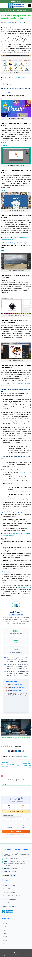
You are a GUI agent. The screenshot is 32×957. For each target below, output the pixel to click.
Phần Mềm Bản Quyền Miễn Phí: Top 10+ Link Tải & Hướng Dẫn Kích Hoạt (13, 737)
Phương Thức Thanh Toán (9, 892)
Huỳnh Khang (20, 22)
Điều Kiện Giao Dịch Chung (9, 885)
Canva (2, 99)
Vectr (2, 341)
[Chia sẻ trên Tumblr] (20, 751)
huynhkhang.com (17, 690)
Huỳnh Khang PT (16, 612)
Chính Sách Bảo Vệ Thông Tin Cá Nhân (12, 896)
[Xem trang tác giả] (16, 605)
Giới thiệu (5, 923)
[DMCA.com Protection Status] (5, 875)
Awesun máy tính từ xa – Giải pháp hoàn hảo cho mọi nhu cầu (7, 764)
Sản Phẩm (5, 937)
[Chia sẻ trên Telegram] (23, 751)
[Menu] (2, 5)
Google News (27, 22)
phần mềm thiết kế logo (24, 587)
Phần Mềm (15, 756)
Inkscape (3, 296)
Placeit (3, 190)
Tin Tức (4, 926)
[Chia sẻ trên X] (12, 751)
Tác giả (4, 944)
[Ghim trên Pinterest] (14, 751)
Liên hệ (4, 930)
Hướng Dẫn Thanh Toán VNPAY (10, 906)
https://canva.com (24, 472)
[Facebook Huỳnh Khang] (11, 875)
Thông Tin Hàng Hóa (8, 902)
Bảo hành (5, 940)
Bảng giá (5, 933)
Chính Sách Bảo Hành (8, 889)
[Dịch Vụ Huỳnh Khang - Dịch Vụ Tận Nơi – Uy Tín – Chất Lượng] (16, 5)
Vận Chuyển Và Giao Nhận (9, 899)
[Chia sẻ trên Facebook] (9, 751)
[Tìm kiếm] (29, 5)
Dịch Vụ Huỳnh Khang (18, 687)
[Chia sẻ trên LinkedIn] (17, 751)
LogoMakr (4, 145)
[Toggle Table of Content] (10, 84)
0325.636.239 (18, 684)
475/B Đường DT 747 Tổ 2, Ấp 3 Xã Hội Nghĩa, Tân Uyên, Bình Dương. (16, 855)
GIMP (2, 251)
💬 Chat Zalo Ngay (16, 831)
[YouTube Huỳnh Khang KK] (14, 875)
